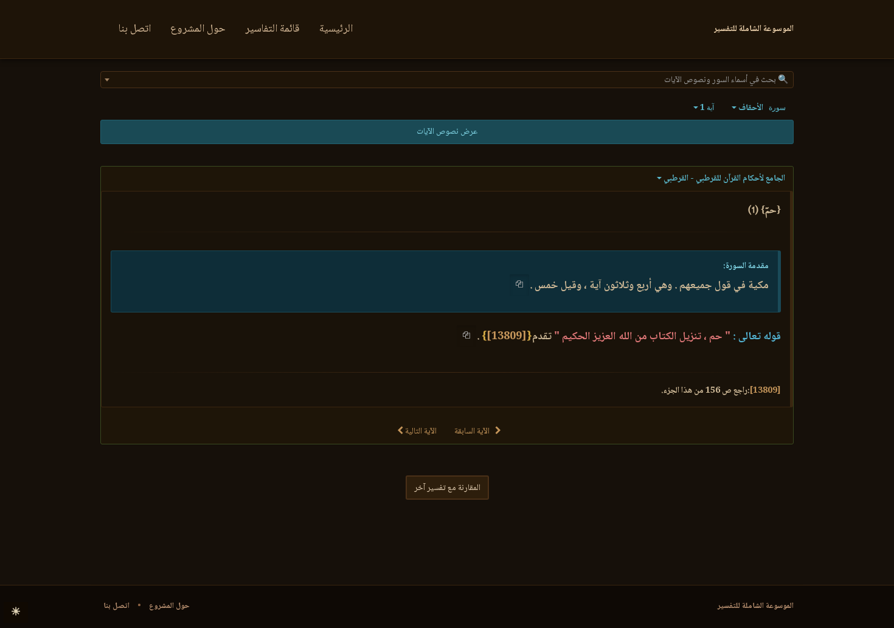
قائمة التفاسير (272, 29)
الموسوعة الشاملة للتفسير (756, 606)
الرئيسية (336, 29)
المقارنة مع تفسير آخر (447, 488)
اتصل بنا (135, 29)
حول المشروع (198, 29)
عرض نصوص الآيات (447, 132)
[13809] (507, 337)
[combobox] (447, 79)
